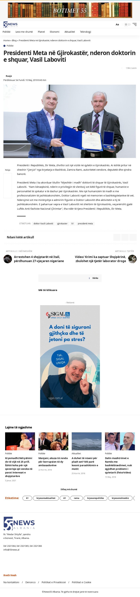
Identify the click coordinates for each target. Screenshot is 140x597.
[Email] (12, 68)
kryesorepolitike (95, 498)
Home (6, 40)
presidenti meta (85, 223)
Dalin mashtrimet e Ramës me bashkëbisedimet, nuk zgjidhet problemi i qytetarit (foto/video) (118, 465)
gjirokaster (62, 223)
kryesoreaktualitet (46, 498)
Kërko (95, 278)
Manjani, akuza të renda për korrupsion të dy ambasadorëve (53, 461)
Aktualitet (76, 453)
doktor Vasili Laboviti (43, 223)
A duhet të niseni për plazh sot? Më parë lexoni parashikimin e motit (85, 463)
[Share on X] (5, 68)
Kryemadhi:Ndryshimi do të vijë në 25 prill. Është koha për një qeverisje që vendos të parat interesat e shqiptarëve (18, 467)
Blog (14, 40)
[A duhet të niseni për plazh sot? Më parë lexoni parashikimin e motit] (87, 441)
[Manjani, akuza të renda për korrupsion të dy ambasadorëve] (53, 441)
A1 (64, 498)
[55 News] (10, 24)
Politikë (10, 46)
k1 (73, 223)
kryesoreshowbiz (120, 498)
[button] (111, 24)
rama (76, 498)
